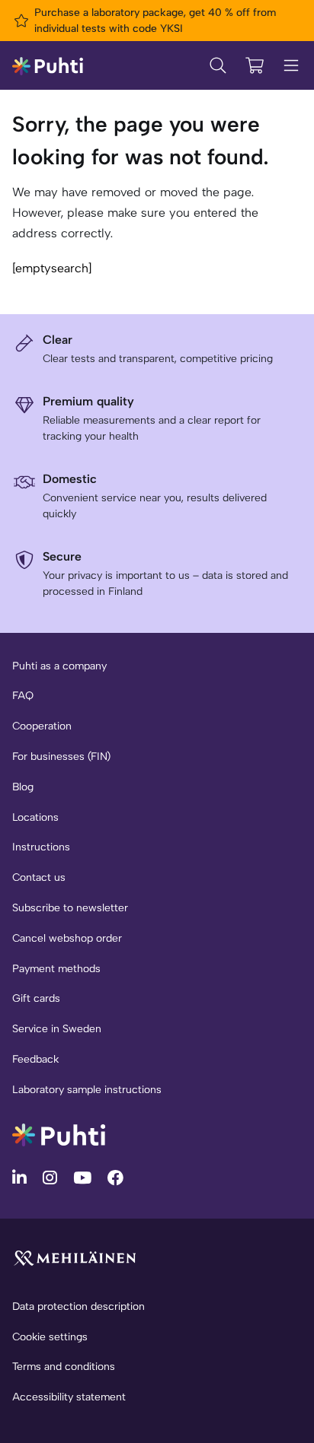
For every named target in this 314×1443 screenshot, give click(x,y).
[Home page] (47, 65)
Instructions (41, 847)
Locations (35, 817)
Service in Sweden (56, 1028)
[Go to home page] (58, 1134)
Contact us (39, 877)
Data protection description (78, 1306)
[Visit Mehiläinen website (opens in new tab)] (74, 1257)
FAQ (23, 695)
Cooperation (42, 726)
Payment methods (56, 968)
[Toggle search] (218, 65)
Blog (23, 786)
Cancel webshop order (67, 938)
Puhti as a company (59, 666)
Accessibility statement (69, 1397)
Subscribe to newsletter (70, 907)
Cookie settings (50, 1336)
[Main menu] (291, 65)
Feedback (35, 1059)
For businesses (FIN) (61, 756)
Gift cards (36, 998)
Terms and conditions (63, 1366)
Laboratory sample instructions (87, 1089)
